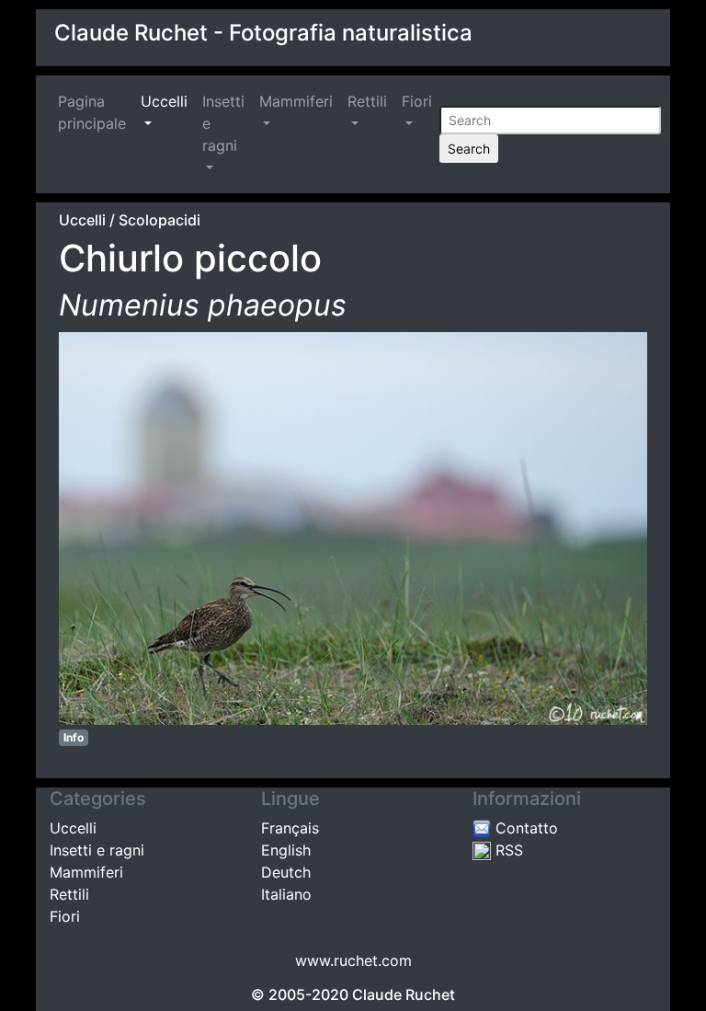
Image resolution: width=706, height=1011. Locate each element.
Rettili (367, 101)
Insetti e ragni (223, 123)
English (286, 850)
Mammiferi (296, 101)
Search (469, 148)
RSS (507, 850)
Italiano (286, 894)
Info (73, 737)
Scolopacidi (159, 220)
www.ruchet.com (353, 960)
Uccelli (164, 101)
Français (290, 828)
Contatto (524, 828)
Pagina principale (95, 112)
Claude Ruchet (403, 994)
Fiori (417, 101)
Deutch (286, 872)
